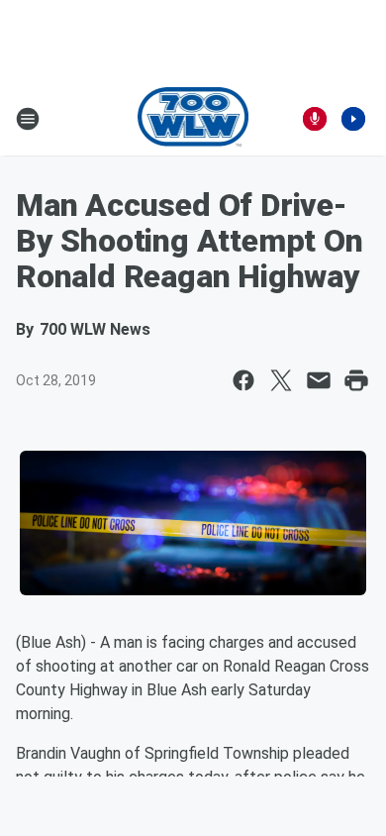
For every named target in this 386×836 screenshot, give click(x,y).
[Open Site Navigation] (28, 119)
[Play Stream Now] (353, 119)
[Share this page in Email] (319, 380)
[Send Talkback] (315, 119)
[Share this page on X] (281, 380)
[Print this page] (356, 380)
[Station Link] (193, 119)
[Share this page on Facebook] (243, 380)
